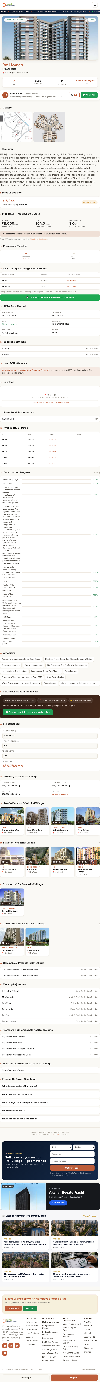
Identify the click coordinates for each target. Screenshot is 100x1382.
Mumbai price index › (39, 239)
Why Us (87, 1322)
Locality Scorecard (72, 1324)
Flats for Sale (32, 1325)
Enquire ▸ (74, 1377)
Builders (29, 1337)
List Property (13, 1308)
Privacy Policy (90, 1340)
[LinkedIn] (17, 1345)
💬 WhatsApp (89, 95)
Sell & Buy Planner (50, 1342)
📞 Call (74, 95)
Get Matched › (72, 1168)
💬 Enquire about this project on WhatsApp (28, 712)
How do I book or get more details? (19, 1119)
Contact (87, 1329)
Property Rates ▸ (60, 794)
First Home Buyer (50, 1357)
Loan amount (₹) (9, 731)
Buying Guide (48, 1361)
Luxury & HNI (90, 1337)
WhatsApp (26, 1377)
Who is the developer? (13, 1110)
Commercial (31, 1329)
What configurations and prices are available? (25, 1102)
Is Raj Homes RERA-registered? (18, 1094)
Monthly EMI (7, 761)
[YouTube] (4, 1353)
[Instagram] (10, 1345)
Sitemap (88, 1352)
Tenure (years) (8, 751)
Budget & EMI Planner (48, 1326)
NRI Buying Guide (71, 1353)
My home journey (50, 1322)
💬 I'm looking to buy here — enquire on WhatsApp (50, 297)
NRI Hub (88, 1333)
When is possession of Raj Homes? (19, 1086)
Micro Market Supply (69, 1341)
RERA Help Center (71, 1356)
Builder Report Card (69, 1329)
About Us (88, 1325)
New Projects (32, 1333)
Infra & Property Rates (70, 1347)
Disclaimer (89, 1348)
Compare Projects (51, 1346)
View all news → (90, 1216)
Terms (86, 1344)
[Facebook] (4, 1345)
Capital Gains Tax (50, 1353)
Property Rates (70, 1360)
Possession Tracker (68, 1335)
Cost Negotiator (50, 1349)
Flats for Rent (32, 1322)
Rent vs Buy (47, 1338)
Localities (30, 1344)
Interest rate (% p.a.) (10, 741)
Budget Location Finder (50, 1333)
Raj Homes (10, 69)
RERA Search (32, 1340)
